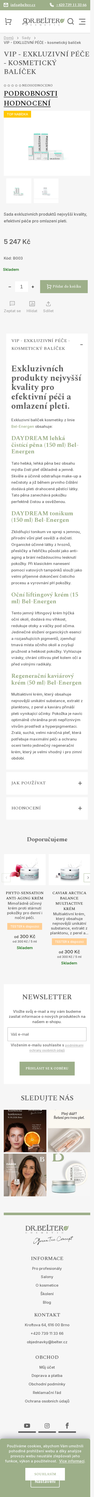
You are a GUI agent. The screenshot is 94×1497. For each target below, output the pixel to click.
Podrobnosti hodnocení (31, 98)
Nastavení (45, 1481)
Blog (47, 1302)
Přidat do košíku (67, 286)
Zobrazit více (25, 880)
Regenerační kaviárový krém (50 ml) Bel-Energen (46, 679)
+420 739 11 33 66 (47, 1333)
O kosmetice (47, 1285)
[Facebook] (67, 1422)
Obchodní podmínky (47, 1384)
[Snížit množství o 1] (10, 287)
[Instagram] (47, 1422)
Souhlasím (45, 1474)
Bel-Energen (22, 426)
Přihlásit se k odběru (47, 1068)
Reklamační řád (47, 1392)
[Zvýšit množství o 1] (33, 287)
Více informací (71, 1461)
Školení (47, 1293)
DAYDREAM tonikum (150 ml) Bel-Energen (42, 517)
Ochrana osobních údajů (47, 1401)
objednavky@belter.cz (47, 1342)
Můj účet (47, 1367)
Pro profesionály (47, 1268)
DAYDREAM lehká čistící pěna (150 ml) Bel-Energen (45, 445)
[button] (88, 877)
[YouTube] (27, 1422)
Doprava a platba (47, 1375)
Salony (47, 1276)
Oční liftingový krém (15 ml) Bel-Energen (44, 598)
